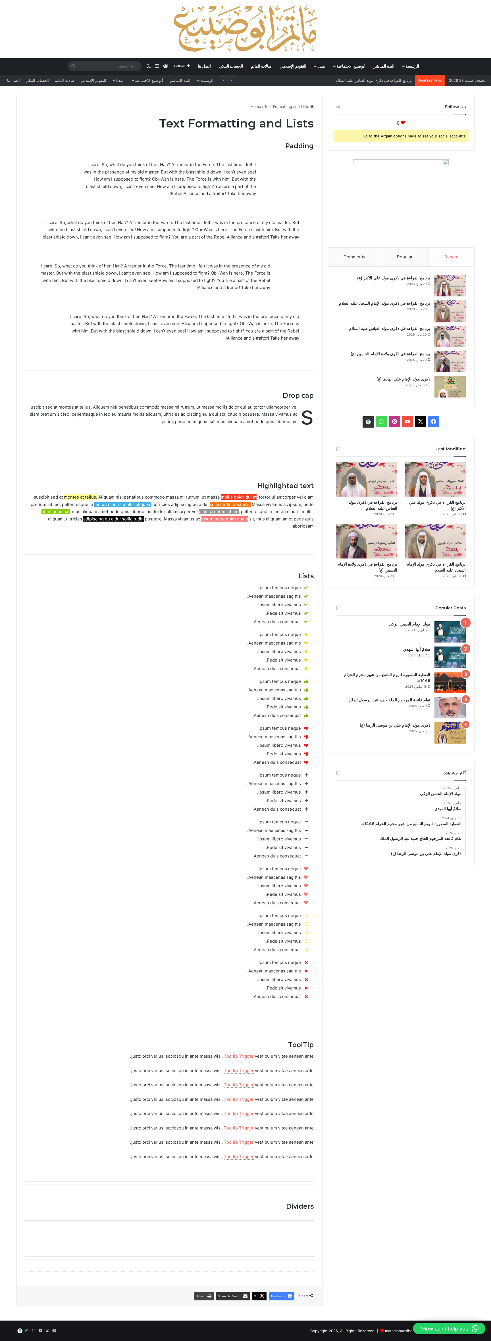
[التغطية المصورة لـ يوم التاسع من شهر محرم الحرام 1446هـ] (450, 682)
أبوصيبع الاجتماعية (350, 66)
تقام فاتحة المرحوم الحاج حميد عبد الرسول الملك (389, 699)
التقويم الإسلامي (293, 66)
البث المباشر (384, 66)
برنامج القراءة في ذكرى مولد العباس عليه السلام (389, 328)
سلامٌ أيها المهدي (416, 649)
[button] (449, 1328)
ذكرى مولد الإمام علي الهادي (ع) (403, 379)
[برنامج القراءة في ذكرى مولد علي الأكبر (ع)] (450, 285)
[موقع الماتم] (368, 422)
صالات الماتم (261, 66)
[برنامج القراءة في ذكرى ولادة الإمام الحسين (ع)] (450, 361)
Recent (451, 257)
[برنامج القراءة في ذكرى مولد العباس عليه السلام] (450, 336)
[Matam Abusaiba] (246, 29)
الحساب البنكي (231, 66)
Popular (405, 257)
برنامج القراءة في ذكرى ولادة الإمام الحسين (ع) (374, 80)
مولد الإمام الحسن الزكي (409, 624)
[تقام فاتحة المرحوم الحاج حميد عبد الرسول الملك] (450, 707)
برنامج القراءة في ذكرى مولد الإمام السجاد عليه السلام (384, 303)
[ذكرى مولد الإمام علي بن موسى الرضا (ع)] (450, 733)
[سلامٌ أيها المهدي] (450, 657)
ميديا (321, 66)
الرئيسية (412, 66)
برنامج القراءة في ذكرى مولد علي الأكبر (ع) (393, 278)
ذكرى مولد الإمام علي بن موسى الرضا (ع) (395, 725)
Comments (354, 257)
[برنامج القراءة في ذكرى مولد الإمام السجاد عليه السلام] (450, 311)
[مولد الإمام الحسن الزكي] (450, 632)
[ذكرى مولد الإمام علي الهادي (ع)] (450, 387)
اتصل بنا (204, 66)
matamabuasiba (398, 1331)
